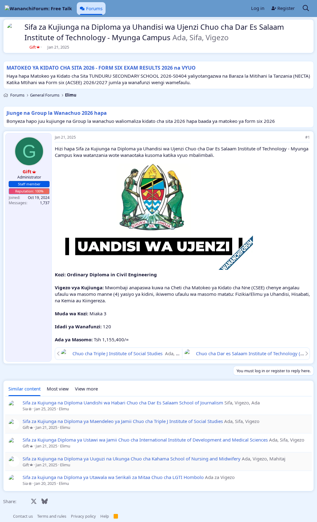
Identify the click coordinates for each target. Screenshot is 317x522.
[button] (6, 516)
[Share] (299, 137)
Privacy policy (83, 516)
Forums (94, 8)
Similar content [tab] (24, 389)
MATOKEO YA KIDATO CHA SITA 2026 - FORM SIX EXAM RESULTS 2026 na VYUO (101, 67)
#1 (307, 137)
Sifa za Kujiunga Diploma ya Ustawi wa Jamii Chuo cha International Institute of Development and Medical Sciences (145, 440)
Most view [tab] (58, 389)
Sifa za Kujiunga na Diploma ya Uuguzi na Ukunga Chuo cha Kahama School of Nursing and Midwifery (132, 458)
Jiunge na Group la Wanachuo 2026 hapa (57, 113)
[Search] (306, 8)
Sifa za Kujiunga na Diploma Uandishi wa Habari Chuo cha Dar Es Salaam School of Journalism (123, 402)
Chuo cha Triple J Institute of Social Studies (118, 353)
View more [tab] (86, 389)
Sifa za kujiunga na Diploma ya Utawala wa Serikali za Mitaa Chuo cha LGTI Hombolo (113, 477)
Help (104, 516)
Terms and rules (51, 516)
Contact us (23, 516)
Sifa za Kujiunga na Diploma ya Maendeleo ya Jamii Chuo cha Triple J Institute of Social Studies (123, 421)
